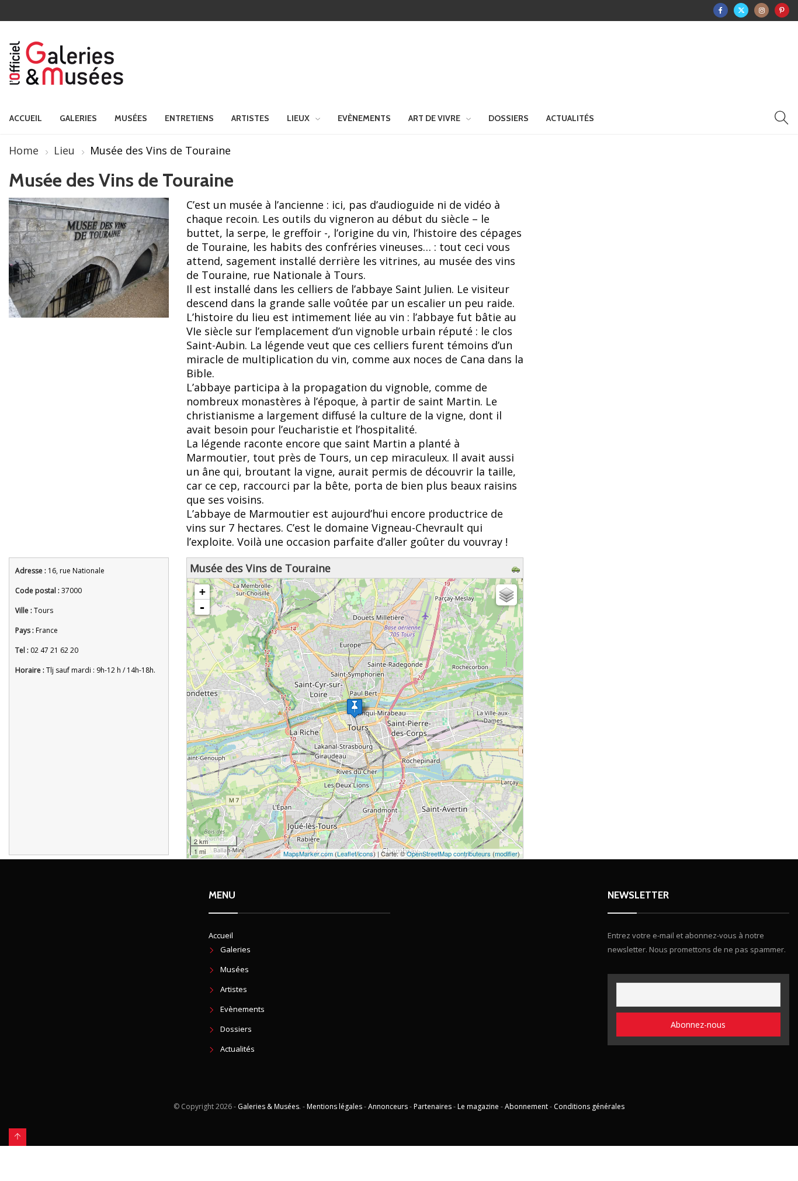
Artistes (250, 118)
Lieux (298, 118)
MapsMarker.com (308, 853)
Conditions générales (589, 1106)
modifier (506, 853)
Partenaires (433, 1106)
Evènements (364, 118)
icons (365, 853)
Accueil (25, 118)
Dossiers (508, 118)
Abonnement (526, 1106)
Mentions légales (334, 1106)
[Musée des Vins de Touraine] (354, 708)
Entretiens (189, 118)
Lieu (64, 150)
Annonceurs (388, 1106)
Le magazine (478, 1106)
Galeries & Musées (268, 1106)
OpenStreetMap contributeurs (449, 853)
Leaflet (346, 853)
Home (24, 150)
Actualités (570, 118)
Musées (131, 118)
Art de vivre (434, 118)
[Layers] (506, 594)
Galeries (78, 118)
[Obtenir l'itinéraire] (517, 568)
